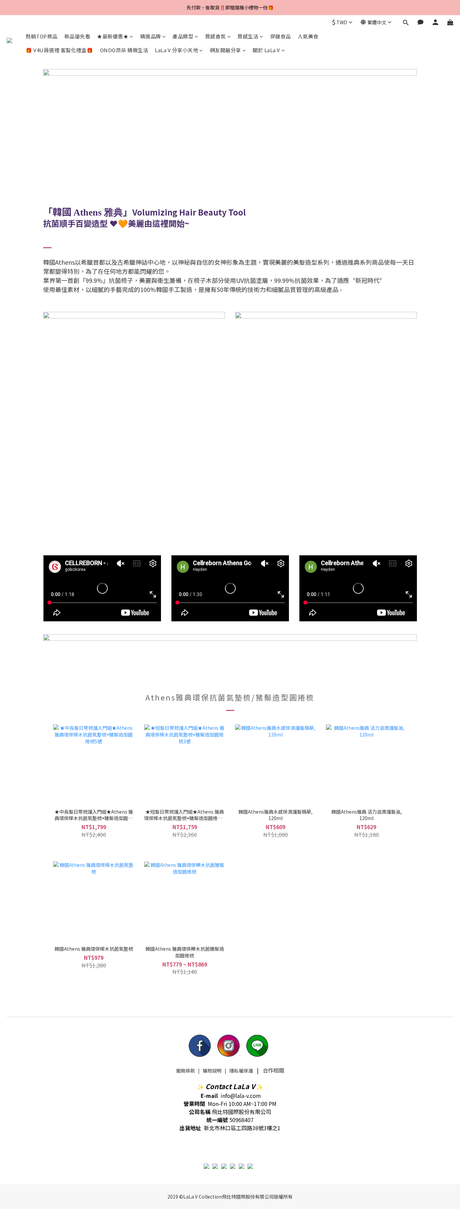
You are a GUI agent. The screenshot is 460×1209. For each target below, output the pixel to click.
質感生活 (247, 36)
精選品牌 (150, 36)
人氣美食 (308, 36)
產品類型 (182, 36)
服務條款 (185, 1070)
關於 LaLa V (266, 50)
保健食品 (280, 36)
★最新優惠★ (112, 36)
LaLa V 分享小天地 (176, 50)
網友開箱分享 (225, 50)
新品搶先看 (77, 36)
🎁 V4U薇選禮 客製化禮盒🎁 (59, 50)
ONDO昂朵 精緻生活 (124, 50)
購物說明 (212, 1070)
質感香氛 (215, 36)
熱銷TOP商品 (42, 36)
